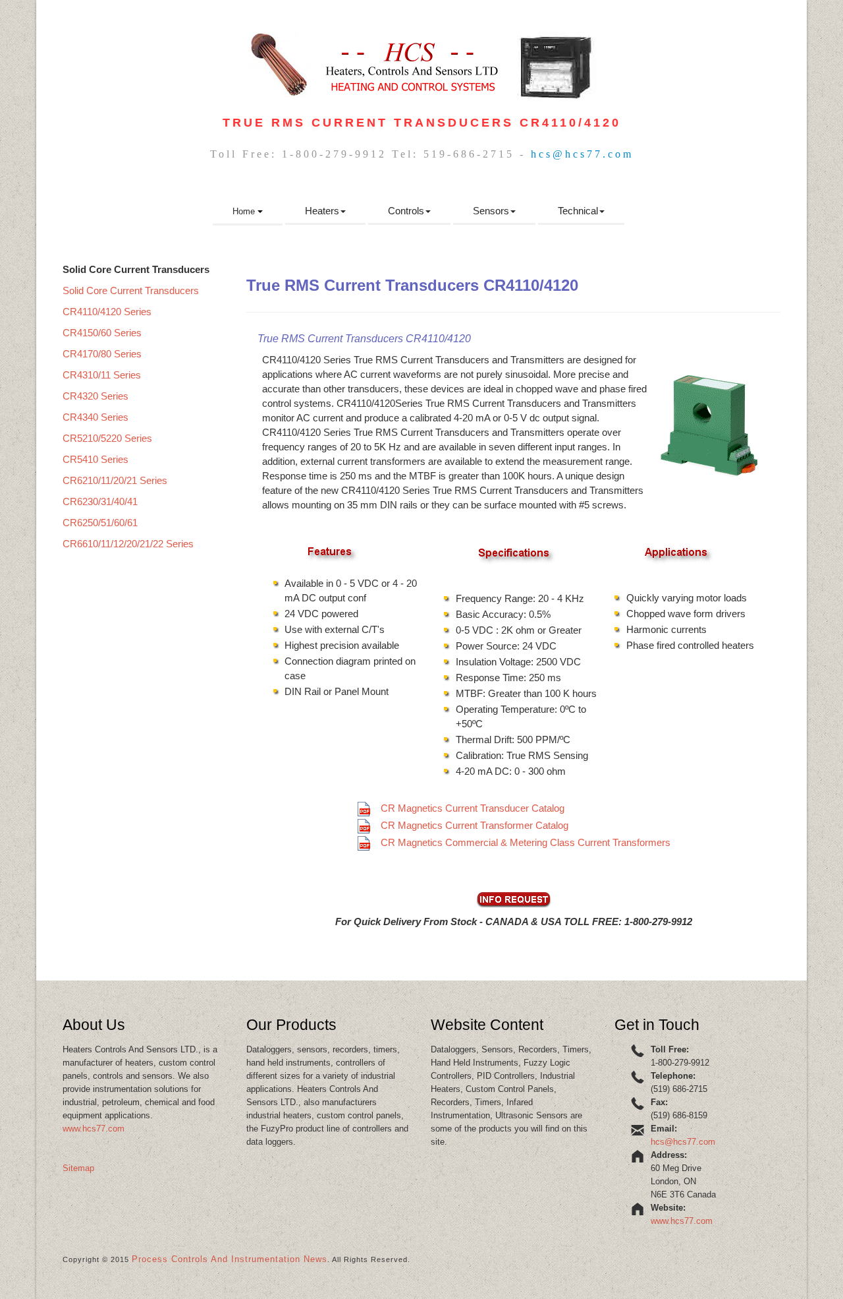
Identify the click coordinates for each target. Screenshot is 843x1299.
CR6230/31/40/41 (100, 501)
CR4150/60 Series (102, 332)
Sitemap (78, 1168)
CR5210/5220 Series (107, 438)
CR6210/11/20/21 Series (115, 480)
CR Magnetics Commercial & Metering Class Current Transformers (525, 842)
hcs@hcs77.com (582, 154)
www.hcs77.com (93, 1128)
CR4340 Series (95, 417)
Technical (578, 210)
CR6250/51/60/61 (100, 522)
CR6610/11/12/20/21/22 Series (128, 543)
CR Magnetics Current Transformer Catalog (474, 825)
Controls (406, 210)
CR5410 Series (95, 459)
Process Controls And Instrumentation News (229, 1259)
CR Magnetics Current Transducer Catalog (472, 808)
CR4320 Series (95, 396)
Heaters (322, 210)
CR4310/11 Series (102, 374)
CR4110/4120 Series (107, 311)
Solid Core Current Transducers (131, 290)
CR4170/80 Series (102, 353)
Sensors (491, 210)
